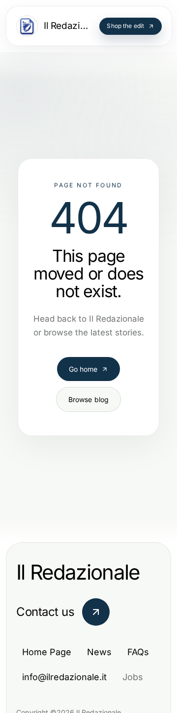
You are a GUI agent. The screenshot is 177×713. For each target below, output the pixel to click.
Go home (83, 360)
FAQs (138, 652)
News (99, 652)
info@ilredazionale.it (64, 677)
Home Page (46, 652)
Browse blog (88, 390)
